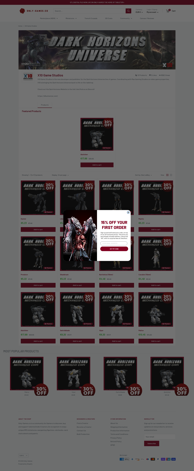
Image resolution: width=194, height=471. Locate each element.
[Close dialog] (128, 212)
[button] (114, 251)
